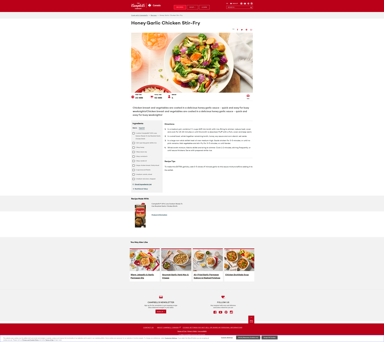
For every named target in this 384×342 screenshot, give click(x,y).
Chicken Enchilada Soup (237, 274)
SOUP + (193, 7)
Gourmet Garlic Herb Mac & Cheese (175, 276)
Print (248, 98)
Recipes (154, 15)
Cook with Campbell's (139, 15)
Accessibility (202, 331)
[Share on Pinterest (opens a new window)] (246, 29)
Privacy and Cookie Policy (30, 340)
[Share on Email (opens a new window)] (251, 29)
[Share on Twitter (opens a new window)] (242, 29)
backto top (251, 321)
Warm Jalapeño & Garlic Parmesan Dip (142, 276)
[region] (192, 338)
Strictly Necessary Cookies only (248, 338)
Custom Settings (227, 338)
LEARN (204, 7)
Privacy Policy (193, 331)
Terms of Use (182, 331)
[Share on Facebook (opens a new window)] (237, 29)
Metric (135, 128)
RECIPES (179, 7)
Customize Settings (171, 338)
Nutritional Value (140, 188)
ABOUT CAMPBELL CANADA (168, 327)
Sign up (235, 3)
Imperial (142, 128)
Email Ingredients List (143, 184)
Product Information (159, 215)
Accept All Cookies (270, 338)
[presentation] (145, 260)
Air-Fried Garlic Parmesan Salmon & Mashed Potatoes (207, 276)
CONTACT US (148, 327)
